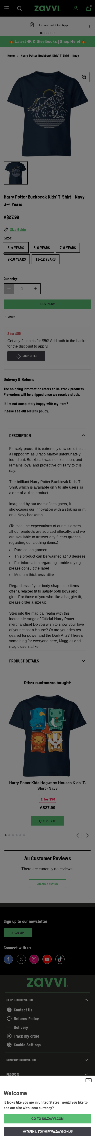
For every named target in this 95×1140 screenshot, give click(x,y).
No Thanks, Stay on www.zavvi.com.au (48, 1131)
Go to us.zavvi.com (47, 1118)
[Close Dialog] (88, 1080)
